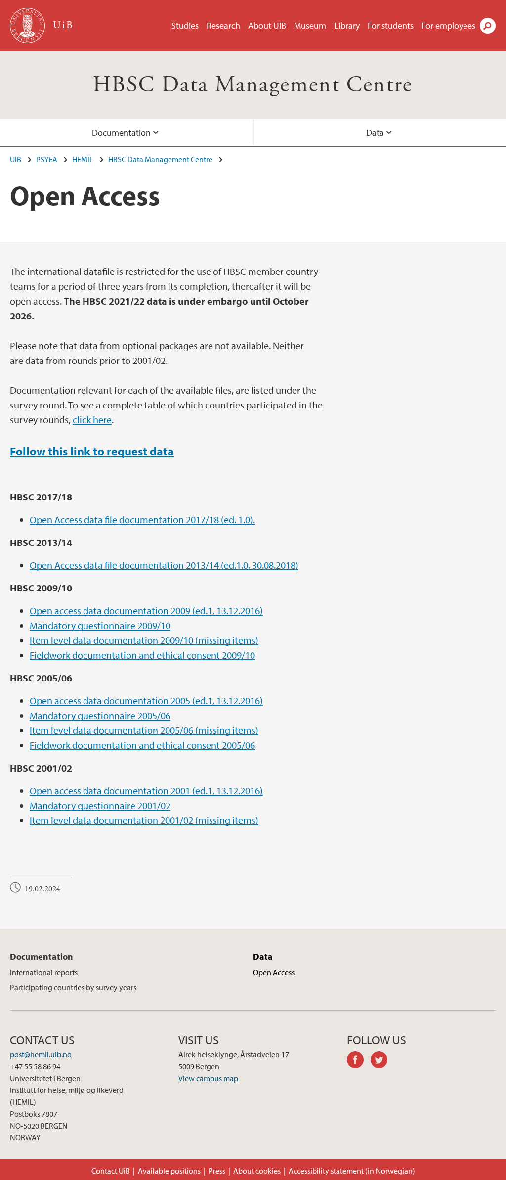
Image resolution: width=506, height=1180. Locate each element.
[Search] (487, 26)
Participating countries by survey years (73, 987)
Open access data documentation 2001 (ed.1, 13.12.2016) (146, 790)
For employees (448, 25)
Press (217, 1171)
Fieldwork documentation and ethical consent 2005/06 (142, 745)
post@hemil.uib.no (41, 1054)
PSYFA (46, 159)
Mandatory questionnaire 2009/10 (100, 625)
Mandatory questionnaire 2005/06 (100, 715)
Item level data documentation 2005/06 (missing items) (144, 730)
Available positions (169, 1171)
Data (263, 956)
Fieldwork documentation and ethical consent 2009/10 (142, 655)
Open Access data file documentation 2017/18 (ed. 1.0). (142, 519)
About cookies (257, 1171)
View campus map (208, 1078)
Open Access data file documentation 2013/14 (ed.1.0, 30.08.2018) (164, 565)
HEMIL (82, 159)
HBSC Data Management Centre (253, 85)
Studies (185, 25)
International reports (44, 972)
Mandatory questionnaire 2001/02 (100, 805)
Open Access (274, 972)
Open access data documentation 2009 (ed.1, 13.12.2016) (146, 610)
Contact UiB (110, 1171)
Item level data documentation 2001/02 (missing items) (144, 820)
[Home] (28, 25)
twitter (382, 1061)
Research (223, 25)
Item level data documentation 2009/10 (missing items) (144, 640)
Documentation (121, 132)
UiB (15, 159)
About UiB (267, 25)
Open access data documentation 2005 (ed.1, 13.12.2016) (146, 700)
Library (347, 25)
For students (391, 25)
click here (92, 419)
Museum (310, 25)
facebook (359, 1061)
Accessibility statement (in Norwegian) (352, 1171)
